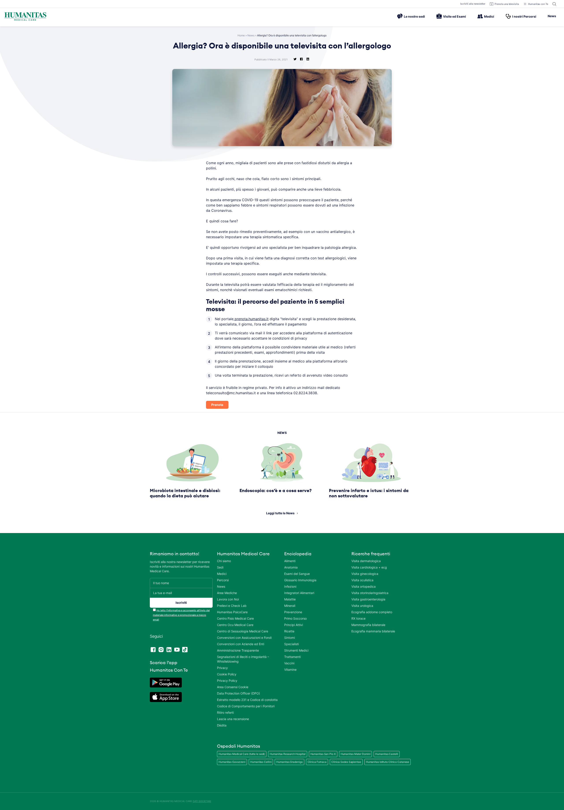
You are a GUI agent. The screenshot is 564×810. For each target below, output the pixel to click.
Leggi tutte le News (280, 513)
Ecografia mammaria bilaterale (373, 631)
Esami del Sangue (297, 574)
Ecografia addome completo (371, 612)
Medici (489, 16)
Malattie (290, 599)
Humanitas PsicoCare (232, 612)
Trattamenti (292, 657)
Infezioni (290, 586)
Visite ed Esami (454, 16)
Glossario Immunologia (300, 580)
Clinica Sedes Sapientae (346, 762)
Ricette (289, 631)
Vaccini (289, 663)
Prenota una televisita (507, 4)
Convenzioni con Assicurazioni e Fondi (244, 637)
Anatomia (291, 567)
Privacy (222, 668)
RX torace (358, 618)
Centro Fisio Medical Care (235, 618)
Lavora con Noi (228, 599)
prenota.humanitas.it (251, 319)
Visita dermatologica (366, 561)
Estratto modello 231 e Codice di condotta (247, 700)
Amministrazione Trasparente (238, 650)
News (552, 16)
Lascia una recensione (233, 719)
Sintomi (289, 637)
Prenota (217, 405)
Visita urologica (362, 606)
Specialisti (291, 644)
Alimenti (289, 561)
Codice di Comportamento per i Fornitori (246, 706)
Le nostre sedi (414, 16)
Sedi (220, 567)
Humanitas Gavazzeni (232, 762)
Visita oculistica (362, 580)
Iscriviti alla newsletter (473, 3)
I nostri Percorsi (524, 16)
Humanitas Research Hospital (287, 754)
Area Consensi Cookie (232, 687)
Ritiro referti (225, 712)
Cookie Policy (226, 674)
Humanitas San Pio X (323, 754)
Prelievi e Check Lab (232, 606)
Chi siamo (224, 561)
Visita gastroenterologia (368, 599)
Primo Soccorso (295, 618)
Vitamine (290, 669)
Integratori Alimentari (299, 593)
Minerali (289, 606)
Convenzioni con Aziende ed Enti (240, 644)
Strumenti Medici (296, 650)
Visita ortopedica (363, 586)
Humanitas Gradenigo (289, 762)
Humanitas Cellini (260, 762)
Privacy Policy (227, 680)
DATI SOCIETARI (202, 801)
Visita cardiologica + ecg (369, 567)
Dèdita (221, 725)
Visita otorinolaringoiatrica (369, 593)
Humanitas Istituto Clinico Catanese (387, 762)
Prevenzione (293, 612)
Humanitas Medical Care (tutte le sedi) (242, 754)
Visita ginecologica (364, 574)
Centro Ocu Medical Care (235, 625)
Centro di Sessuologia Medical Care (242, 631)
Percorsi (223, 580)
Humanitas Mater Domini (356, 754)
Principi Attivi (293, 625)
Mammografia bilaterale (368, 625)
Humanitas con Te (538, 4)
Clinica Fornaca (317, 762)
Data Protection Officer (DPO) (238, 693)
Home (241, 35)
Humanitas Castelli (386, 754)
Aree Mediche (227, 593)
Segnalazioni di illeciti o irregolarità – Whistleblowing (243, 659)
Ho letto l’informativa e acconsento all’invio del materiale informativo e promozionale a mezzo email (181, 615)
